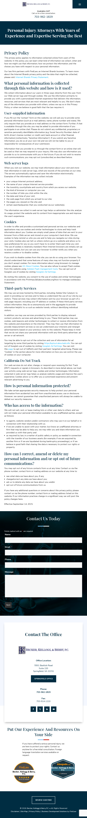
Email (8, 547)
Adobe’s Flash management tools (42, 269)
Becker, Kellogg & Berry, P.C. (38, 808)
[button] (80, 4)
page (10, 349)
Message (9, 572)
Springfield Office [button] (43, 678)
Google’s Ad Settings (46, 272)
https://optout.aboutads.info (57, 343)
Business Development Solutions (54, 811)
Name (8, 534)
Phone (8, 559)
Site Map (24, 811)
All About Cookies (30, 266)
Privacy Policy (34, 811)
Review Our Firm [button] (43, 800)
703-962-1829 (43, 17)
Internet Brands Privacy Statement (32, 77)
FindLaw (73, 811)
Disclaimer (15, 811)
